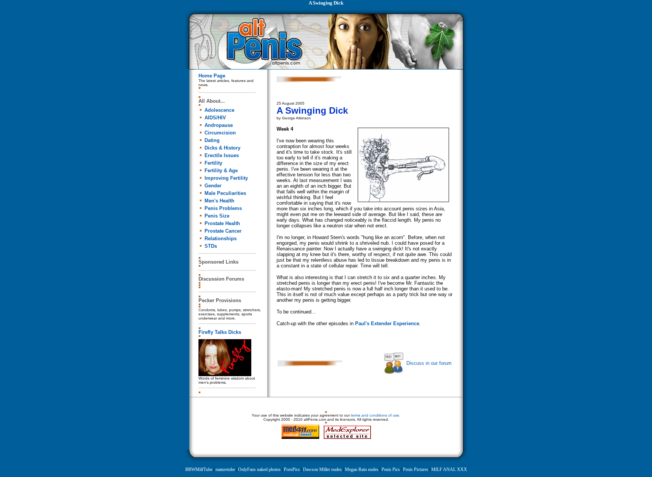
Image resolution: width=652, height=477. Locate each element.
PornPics (292, 469)
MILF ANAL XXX (449, 469)
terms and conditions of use (375, 415)
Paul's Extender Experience (387, 323)
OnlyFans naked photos (259, 469)
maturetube (225, 469)
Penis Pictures (415, 469)
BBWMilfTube (198, 469)
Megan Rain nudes (361, 469)
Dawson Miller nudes (322, 469)
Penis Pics (390, 469)
